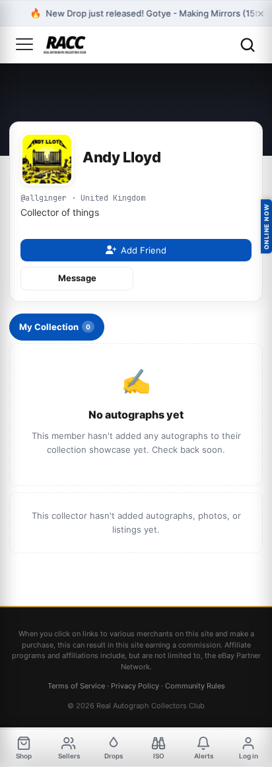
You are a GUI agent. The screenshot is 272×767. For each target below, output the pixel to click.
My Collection (54, 326)
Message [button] (77, 278)
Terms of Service (76, 685)
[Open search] (247, 44)
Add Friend (143, 250)
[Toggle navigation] (24, 44)
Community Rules (195, 685)
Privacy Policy (135, 685)
